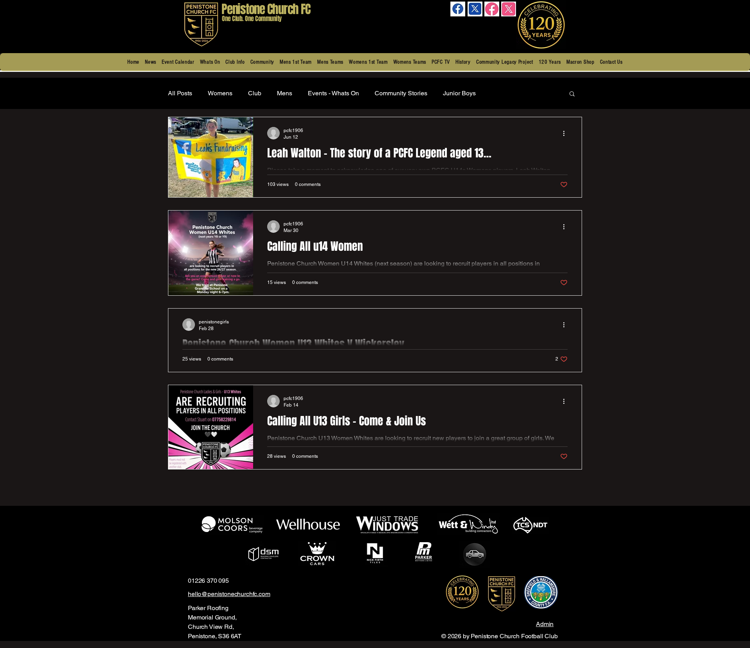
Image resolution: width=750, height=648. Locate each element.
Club (254, 93)
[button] (235, 62)
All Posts (180, 93)
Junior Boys (459, 93)
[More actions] (566, 133)
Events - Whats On (333, 93)
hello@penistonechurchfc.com (229, 594)
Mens (284, 93)
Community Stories (401, 93)
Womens (220, 93)
